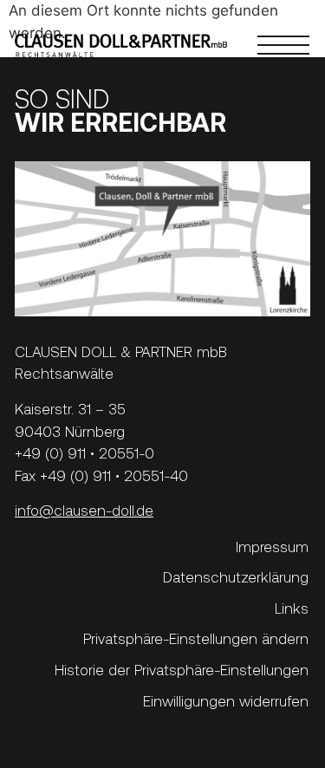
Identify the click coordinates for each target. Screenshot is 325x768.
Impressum (272, 546)
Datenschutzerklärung (236, 577)
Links (292, 608)
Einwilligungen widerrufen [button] (226, 701)
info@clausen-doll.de (84, 509)
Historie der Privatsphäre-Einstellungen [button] (182, 669)
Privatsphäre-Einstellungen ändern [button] (196, 639)
